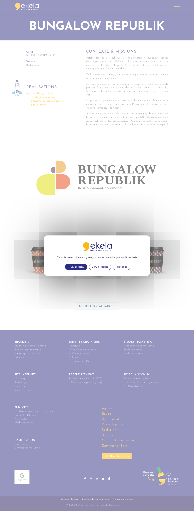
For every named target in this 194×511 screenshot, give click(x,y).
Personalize (121, 266)
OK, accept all (77, 266)
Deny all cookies (100, 266)
